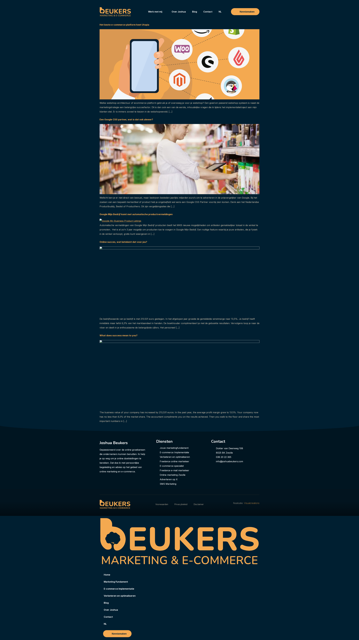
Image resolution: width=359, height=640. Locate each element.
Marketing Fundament (116, 581)
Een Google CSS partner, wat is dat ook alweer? (126, 119)
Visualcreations (251, 503)
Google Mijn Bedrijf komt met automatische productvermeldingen (136, 214)
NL (220, 11)
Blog (194, 11)
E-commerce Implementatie (119, 588)
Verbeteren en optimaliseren (120, 595)
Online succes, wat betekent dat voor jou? (123, 242)
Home (107, 574)
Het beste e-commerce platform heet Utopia (124, 24)
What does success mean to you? (118, 335)
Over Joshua (179, 11)
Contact (207, 11)
